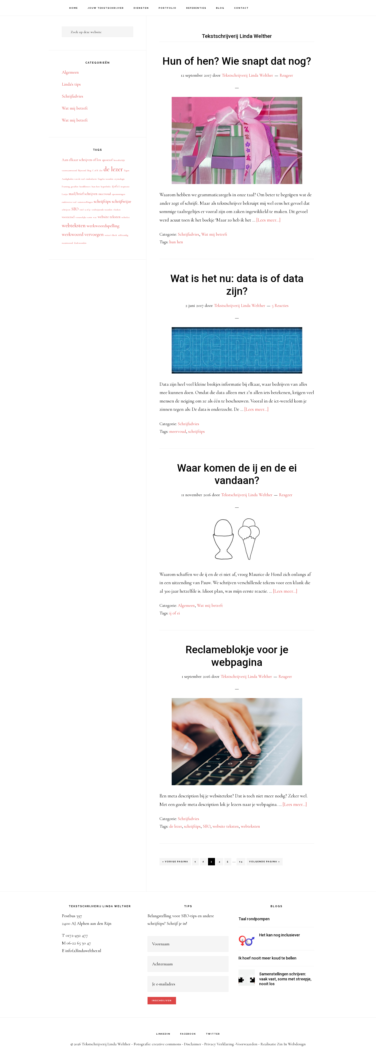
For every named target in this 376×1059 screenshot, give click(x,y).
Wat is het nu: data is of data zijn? (237, 284)
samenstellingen (85, 202)
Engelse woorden (105, 179)
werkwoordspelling (103, 225)
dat (100, 170)
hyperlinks (106, 186)
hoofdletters (85, 186)
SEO (206, 826)
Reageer (286, 75)
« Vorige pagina (175, 862)
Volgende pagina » (264, 862)
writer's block (111, 235)
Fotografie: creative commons (157, 1044)
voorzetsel (68, 217)
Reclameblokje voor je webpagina (237, 655)
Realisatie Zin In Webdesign (283, 1044)
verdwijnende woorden (102, 209)
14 (242, 861)
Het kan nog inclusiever (279, 935)
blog (89, 170)
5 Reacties (280, 305)
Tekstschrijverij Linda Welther (28, 8)
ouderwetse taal (69, 202)
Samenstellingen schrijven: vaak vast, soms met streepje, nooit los (285, 979)
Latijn (65, 194)
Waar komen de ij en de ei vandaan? (237, 474)
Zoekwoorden (80, 243)
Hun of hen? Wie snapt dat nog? (237, 61)
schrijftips (196, 431)
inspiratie (125, 186)
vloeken (117, 209)
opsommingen (118, 194)
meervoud (177, 431)
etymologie (119, 179)
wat (95, 217)
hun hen (176, 242)
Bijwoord (82, 170)
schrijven (66, 209)
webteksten (250, 826)
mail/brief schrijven (83, 193)
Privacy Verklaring (219, 1044)
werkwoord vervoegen (83, 234)
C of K (95, 170)
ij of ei (174, 613)
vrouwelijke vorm (84, 217)
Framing (66, 186)
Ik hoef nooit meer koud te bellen (267, 958)
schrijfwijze (121, 201)
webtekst (125, 217)
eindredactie (91, 179)
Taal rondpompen (254, 919)
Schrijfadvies (188, 234)
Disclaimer (192, 1044)
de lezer (175, 826)
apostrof (107, 160)
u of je (88, 209)
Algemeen (186, 605)
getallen (74, 186)
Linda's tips (71, 84)
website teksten (226, 826)
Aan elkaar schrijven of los (81, 159)
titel (82, 209)
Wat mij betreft (214, 234)
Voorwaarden (246, 1044)
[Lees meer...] (268, 220)
